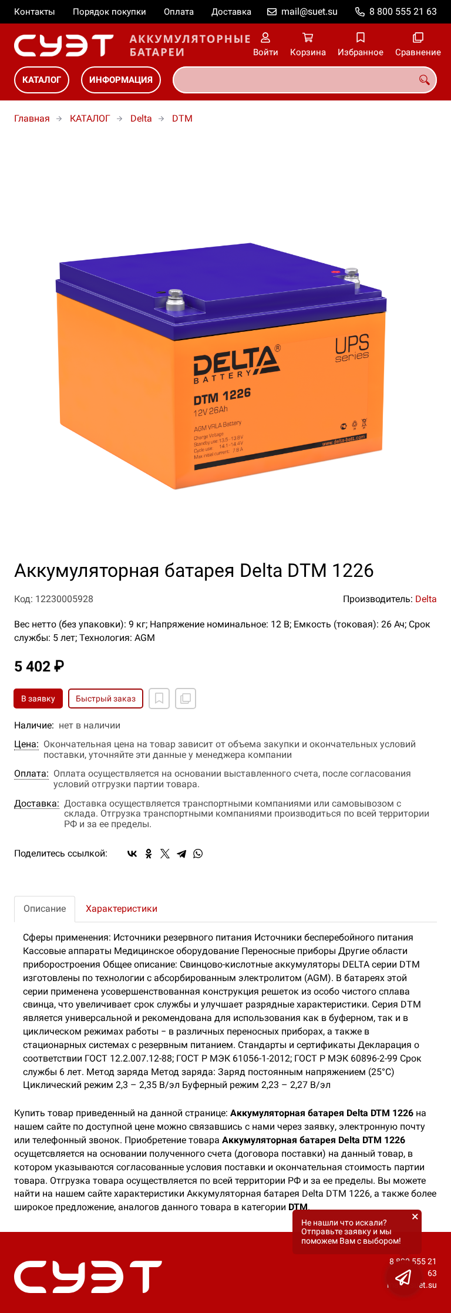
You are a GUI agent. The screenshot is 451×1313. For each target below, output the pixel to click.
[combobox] (305, 79)
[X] (165, 854)
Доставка (231, 11)
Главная (32, 118)
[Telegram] (181, 854)
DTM (182, 118)
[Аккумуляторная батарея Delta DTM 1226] (225, 348)
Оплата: (31, 773)
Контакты (34, 11)
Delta (141, 118)
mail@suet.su (309, 11)
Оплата (179, 11)
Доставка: (36, 803)
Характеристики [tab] (121, 908)
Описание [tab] (44, 908)
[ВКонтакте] (132, 854)
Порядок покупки (109, 11)
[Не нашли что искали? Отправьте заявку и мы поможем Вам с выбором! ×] (404, 1277)
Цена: (26, 744)
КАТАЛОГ (41, 80)
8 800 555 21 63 (403, 11)
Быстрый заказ (106, 698)
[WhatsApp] (198, 854)
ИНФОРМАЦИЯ (121, 80)
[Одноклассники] (149, 854)
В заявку (38, 698)
